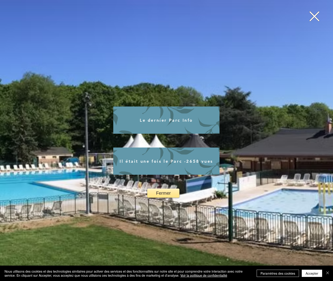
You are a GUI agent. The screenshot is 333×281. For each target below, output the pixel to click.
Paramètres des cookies (278, 273)
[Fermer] (327, 273)
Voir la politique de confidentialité (203, 275)
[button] (314, 16)
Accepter (312, 273)
